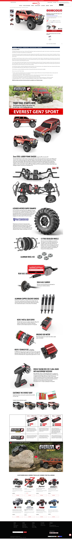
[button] (70, 535)
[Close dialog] (43, 265)
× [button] (70, 1)
